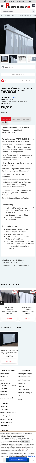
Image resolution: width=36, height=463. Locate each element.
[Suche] (33, 11)
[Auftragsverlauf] (29, 1)
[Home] (1, 15)
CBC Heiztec (9, 99)
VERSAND (4, 123)
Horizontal (6, 266)
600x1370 (6, 263)
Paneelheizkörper (18, 260)
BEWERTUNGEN (16, 119)
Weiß (14, 266)
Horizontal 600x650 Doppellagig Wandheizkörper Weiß (27, 309)
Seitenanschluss (23, 266)
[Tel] (26, 1)
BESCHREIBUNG (6, 119)
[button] (2, 36)
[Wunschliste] (33, 460)
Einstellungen (31, 456)
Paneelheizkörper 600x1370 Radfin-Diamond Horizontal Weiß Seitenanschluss (9, 352)
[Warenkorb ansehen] (33, 6)
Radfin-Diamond (17, 263)
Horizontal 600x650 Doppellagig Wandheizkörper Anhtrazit (9, 309)
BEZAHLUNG (26, 119)
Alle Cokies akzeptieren (18, 459)
